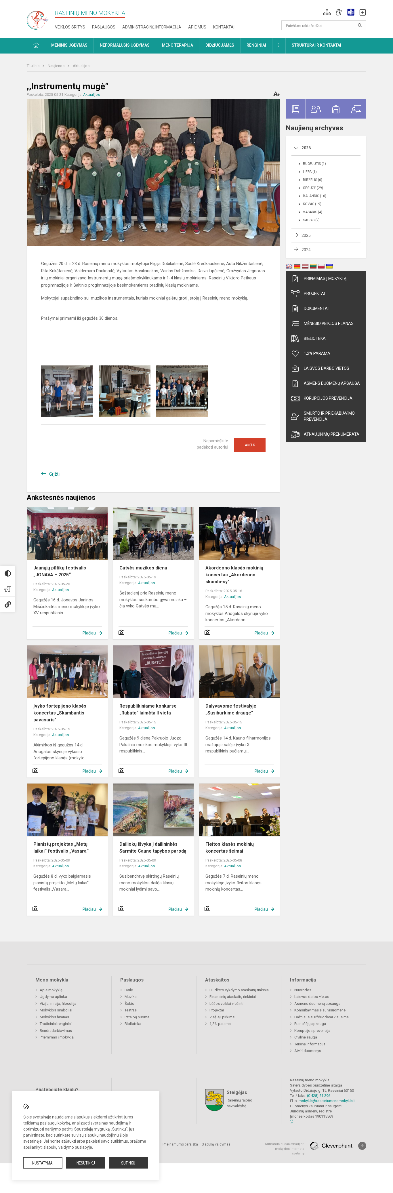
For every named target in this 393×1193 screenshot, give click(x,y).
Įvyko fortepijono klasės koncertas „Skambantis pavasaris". (59, 713)
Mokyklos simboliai (56, 1010)
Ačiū (250, 444)
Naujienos (56, 66)
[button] (327, 12)
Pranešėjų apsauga (310, 1024)
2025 (306, 235)
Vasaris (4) (312, 212)
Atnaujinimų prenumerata (331, 434)
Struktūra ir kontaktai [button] (316, 45)
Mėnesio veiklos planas (329, 323)
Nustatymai (43, 1163)
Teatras (131, 1010)
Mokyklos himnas (54, 1017)
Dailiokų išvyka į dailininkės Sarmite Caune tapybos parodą (152, 847)
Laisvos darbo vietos (326, 368)
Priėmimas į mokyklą (325, 278)
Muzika (131, 996)
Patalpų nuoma (137, 1017)
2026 (306, 148)
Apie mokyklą (51, 990)
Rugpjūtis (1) (314, 164)
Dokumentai (316, 308)
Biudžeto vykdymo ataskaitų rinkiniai (239, 990)
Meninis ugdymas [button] (69, 45)
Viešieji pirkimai (222, 1017)
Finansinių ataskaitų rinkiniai (232, 996)
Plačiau (89, 633)
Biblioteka (315, 338)
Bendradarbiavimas (56, 1030)
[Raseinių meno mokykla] (41, 17)
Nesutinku (86, 1163)
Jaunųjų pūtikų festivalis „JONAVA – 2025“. (59, 571)
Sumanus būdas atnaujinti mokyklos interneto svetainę (284, 1148)
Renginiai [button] (256, 45)
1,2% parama (317, 353)
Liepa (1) (310, 172)
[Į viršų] (362, 1146)
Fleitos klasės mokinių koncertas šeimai (229, 847)
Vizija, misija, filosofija (58, 1003)
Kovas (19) (312, 204)
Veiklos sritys (70, 27)
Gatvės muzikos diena (143, 568)
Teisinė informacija (309, 1044)
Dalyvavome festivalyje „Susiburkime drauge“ (230, 709)
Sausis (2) (311, 220)
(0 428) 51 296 (318, 1095)
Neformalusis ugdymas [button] (125, 45)
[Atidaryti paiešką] (360, 25)
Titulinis (33, 66)
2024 (306, 249)
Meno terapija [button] (177, 45)
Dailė (129, 990)
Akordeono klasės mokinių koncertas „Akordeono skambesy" (234, 574)
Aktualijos (81, 66)
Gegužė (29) (313, 188)
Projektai (314, 293)
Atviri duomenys (307, 1051)
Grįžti (54, 474)
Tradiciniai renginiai (56, 1024)
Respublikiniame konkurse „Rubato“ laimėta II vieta (148, 709)
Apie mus (197, 27)
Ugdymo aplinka (53, 996)
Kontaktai (223, 27)
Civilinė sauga (305, 1037)
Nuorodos (302, 990)
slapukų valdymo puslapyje (67, 1147)
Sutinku (128, 1163)
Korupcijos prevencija (328, 398)
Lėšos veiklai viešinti (226, 1003)
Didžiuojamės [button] (219, 45)
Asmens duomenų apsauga (332, 383)
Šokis (129, 1003)
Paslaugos (103, 27)
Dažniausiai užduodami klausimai (322, 1017)
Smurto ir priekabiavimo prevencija (329, 416)
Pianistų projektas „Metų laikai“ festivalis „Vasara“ (61, 847)
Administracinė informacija (151, 27)
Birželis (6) (312, 180)
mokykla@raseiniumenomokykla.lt (327, 1101)
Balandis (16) (314, 196)
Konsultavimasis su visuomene (320, 1010)
